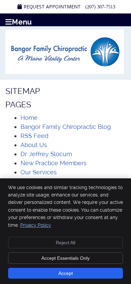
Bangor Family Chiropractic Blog (65, 126)
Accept (65, 273)
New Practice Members (53, 163)
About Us (33, 144)
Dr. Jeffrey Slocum (46, 153)
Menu (22, 21)
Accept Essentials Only (65, 258)
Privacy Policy (35, 225)
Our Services (38, 172)
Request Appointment (52, 6)
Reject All (65, 242)
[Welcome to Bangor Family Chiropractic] (64, 71)
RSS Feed (34, 135)
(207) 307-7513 (100, 6)
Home (29, 117)
